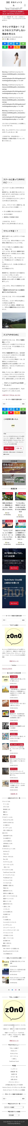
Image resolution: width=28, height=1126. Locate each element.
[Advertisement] (14, 158)
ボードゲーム (6, 827)
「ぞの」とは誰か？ (14, 1048)
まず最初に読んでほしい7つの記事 (14, 1084)
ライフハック (6, 880)
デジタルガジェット (7, 848)
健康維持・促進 (7, 885)
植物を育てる (6, 890)
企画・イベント (7, 938)
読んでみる (14, 568)
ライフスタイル (6, 869)
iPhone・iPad (7, 856)
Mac (4, 859)
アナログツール (6, 817)
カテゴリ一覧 (14, 1077)
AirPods (5, 851)
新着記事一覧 (14, 794)
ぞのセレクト (14, 1051)
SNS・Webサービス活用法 (10, 948)
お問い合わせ (14, 1079)
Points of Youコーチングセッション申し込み (14, 1087)
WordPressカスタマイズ (9, 951)
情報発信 (4, 946)
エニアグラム (6, 925)
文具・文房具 (6, 830)
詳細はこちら (9, 448)
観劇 (4, 812)
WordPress (17, 1123)
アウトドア (5, 801)
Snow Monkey (7, 1121)
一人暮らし (5, 906)
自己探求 (5, 940)
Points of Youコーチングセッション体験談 (14, 1090)
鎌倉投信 (5, 846)
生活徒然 (5, 914)
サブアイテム (6, 862)
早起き (4, 888)
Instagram (20, 452)
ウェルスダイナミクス (8, 922)
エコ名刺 (5, 825)
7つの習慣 (5, 919)
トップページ (14, 1069)
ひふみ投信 (6, 838)
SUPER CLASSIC (7, 822)
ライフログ (6, 883)
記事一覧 (19, 448)
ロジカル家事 (6, 911)
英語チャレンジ (7, 898)
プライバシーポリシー (14, 1082)
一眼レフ (5, 867)
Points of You (7, 820)
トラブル (5, 909)
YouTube (7, 454)
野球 (4, 814)
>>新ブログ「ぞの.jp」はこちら (11, 395)
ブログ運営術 (6, 953)
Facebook (13, 452)
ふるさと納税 (6, 841)
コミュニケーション (8, 927)
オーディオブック (7, 875)
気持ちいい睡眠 (7, 893)
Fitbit (4, 854)
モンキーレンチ (21, 1121)
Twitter (7, 452)
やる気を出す (6, 877)
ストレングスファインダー (10, 930)
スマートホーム (7, 864)
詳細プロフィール (14, 661)
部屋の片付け (6, 904)
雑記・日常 (6, 943)
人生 (3, 917)
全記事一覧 (14, 1074)
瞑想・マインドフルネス (9, 896)
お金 (3, 833)
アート (4, 804)
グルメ (4, 806)
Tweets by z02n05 (7, 668)
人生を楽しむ (12, 39)
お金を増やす (6, 835)
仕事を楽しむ (6, 843)
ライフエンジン (7, 932)
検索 (23, 404)
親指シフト (6, 901)
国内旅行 (5, 809)
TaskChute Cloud (8, 872)
